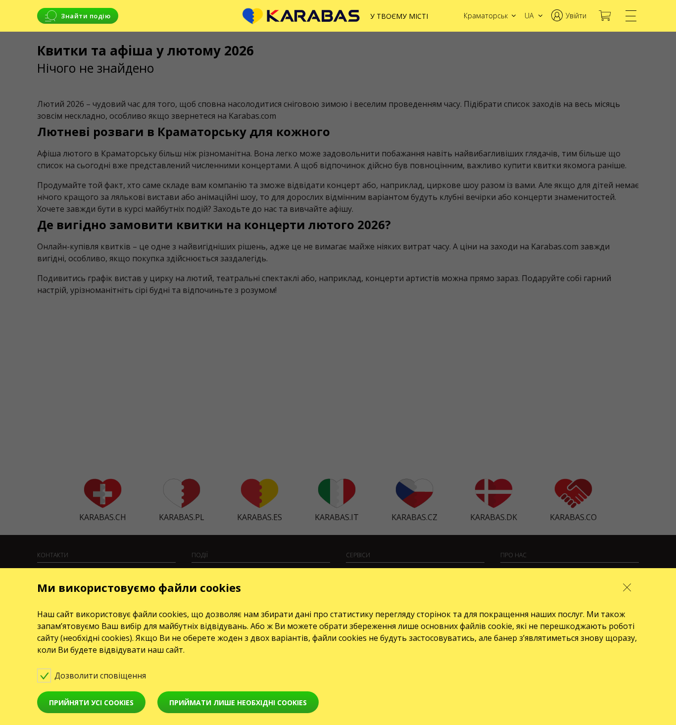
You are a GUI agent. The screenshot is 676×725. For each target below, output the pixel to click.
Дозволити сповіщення (101, 675)
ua (529, 15)
